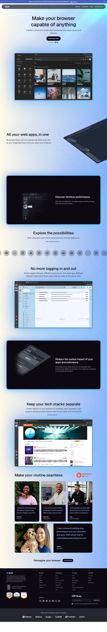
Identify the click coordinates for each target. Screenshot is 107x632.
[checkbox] (72, 603)
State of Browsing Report (77, 587)
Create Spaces (53, 415)
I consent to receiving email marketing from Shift (86, 603)
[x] (56, 601)
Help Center (58, 585)
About (73, 575)
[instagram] (40, 601)
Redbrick (52, 613)
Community (85, 6)
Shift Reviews (59, 582)
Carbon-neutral (42, 585)
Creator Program (59, 587)
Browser (78, 6)
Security (41, 587)
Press (73, 585)
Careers (74, 578)
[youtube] (46, 601)
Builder (40, 575)
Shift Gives (74, 582)
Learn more (73, 1)
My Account (91, 582)
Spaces (40, 580)
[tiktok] (49, 601)
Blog (57, 575)
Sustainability (75, 580)
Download (90, 575)
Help (91, 6)
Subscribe (96, 600)
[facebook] (53, 601)
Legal (89, 580)
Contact (74, 589)
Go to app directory (52, 241)
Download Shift (99, 6)
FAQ (56, 589)
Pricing (90, 578)
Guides (57, 578)
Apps (40, 578)
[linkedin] (43, 601)
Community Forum (60, 580)
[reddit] (59, 601)
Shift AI (40, 582)
